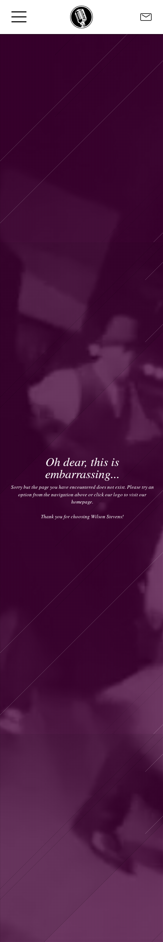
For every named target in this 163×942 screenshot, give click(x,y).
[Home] (81, 17)
